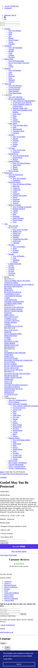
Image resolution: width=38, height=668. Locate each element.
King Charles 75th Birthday (17, 463)
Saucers (15, 419)
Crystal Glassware (14, 87)
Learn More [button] (7, 659)
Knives (15, 197)
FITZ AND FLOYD (11, 317)
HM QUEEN (13, 461)
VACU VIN (8, 381)
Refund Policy (9, 596)
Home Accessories (14, 205)
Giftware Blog (9, 600)
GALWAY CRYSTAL (12, 320)
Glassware (8, 84)
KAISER (7, 337)
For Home (11, 273)
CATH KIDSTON (10, 300)
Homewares (8, 173)
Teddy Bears (17, 114)
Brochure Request (10, 585)
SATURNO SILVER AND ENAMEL (17, 373)
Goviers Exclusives (19, 408)
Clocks (10, 42)
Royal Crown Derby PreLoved (18, 63)
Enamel (15, 144)
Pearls (15, 146)
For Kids (11, 269)
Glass (10, 53)
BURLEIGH (8, 290)
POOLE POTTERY (11, 358)
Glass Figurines (13, 91)
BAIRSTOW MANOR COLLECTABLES (19, 284)
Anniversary (17, 241)
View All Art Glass (19, 150)
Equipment (16, 180)
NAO (6, 351)
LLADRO (7, 339)
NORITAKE (8, 355)
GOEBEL (7, 324)
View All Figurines (14, 70)
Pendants (16, 140)
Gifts (6, 224)
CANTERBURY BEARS (13, 296)
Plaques (11, 38)
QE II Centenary (14, 402)
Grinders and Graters (20, 195)
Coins (15, 421)
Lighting (11, 55)
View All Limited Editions (21, 163)
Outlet (6, 396)
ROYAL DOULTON (11, 368)
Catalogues (8, 8)
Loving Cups (17, 409)
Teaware (15, 203)
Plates (15, 116)
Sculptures (16, 152)
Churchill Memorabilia (16, 464)
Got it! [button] (19, 664)
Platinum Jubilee (14, 438)
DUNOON (8, 313)
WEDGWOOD (9, 391)
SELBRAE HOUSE (11, 375)
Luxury (15, 142)
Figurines (11, 44)
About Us (7, 583)
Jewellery (11, 135)
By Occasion (13, 228)
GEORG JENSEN (10, 322)
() (5, 19)
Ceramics (7, 29)
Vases (10, 32)
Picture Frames (13, 40)
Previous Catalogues (11, 598)
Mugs (10, 34)
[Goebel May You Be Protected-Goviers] (19, 474)
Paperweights (9, 59)
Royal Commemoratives (16, 99)
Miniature (11, 80)
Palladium (16, 260)
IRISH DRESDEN (10, 336)
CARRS (7, 298)
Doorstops (16, 216)
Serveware (16, 199)
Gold (10, 72)
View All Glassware (15, 85)
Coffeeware (16, 190)
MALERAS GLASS (11, 341)
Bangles (15, 138)
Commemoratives (10, 398)
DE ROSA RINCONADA (13, 309)
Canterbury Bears (18, 131)
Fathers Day (17, 233)
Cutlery (15, 192)
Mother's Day (17, 231)
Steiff (14, 127)
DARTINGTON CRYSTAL (14, 307)
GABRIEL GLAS (10, 319)
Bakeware (16, 186)
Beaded (11, 51)
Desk (14, 214)
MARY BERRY (9, 343)
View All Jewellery (19, 137)
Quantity (3, 541)
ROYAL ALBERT (10, 364)
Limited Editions (14, 161)
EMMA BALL (9, 315)
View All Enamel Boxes (21, 156)
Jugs (9, 36)
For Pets (11, 271)
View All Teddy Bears (20, 125)
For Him (11, 267)
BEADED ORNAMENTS (13, 286)
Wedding (16, 237)
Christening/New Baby (20, 239)
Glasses (15, 120)
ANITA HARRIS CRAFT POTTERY (17, 281)
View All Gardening (19, 178)
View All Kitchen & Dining (22, 184)
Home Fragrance (18, 218)
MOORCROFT (9, 347)
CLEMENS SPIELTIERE (13, 303)
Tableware (16, 201)
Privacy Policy (9, 595)
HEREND (7, 332)
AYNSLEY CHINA (11, 283)
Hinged (15, 262)
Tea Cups (16, 417)
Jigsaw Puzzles (13, 171)
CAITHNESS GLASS (12, 294)
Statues (15, 167)
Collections (8, 95)
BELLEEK (8, 288)
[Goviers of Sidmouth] (19, 12)
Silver (10, 74)
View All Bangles (18, 256)
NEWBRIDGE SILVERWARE (15, 353)
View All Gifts (13, 226)
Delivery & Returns (10, 587)
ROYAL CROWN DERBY (13, 366)
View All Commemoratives (17, 400)
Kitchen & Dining (14, 182)
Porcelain (11, 57)
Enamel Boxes (13, 154)
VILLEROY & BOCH (12, 387)
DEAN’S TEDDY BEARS (13, 311)
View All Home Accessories (22, 207)
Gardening (12, 176)
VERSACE (8, 383)
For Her (11, 265)
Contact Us (8, 581)
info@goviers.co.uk (6, 632)
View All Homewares (15, 175)
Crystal (10, 66)
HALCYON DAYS (11, 330)
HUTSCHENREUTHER (13, 334)
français (7, 649)
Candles (15, 211)
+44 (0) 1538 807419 (11, 6)
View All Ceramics (14, 30)
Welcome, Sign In (10, 15)
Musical (15, 159)
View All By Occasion (20, 229)
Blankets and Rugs (19, 209)
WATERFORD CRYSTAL (13, 389)
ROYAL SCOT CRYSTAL (13, 370)
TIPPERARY (9, 379)
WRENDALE (9, 392)
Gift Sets (11, 275)
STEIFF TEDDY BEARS (13, 377)
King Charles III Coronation (18, 404)
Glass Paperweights (15, 93)
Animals (11, 49)
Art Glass (11, 148)
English (3, 643)
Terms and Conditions (11, 593)
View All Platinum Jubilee (21, 440)
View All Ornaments (15, 48)
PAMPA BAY (9, 356)
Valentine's (16, 235)
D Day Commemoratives (16, 466)
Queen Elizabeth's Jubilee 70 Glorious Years (22, 105)
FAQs (6, 591)
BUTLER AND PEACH (12, 292)
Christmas (16, 243)
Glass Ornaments (14, 89)
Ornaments (8, 46)
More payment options (19, 551)
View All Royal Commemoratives (24, 101)
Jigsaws (15, 436)
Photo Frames (17, 425)
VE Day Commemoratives (17, 468)
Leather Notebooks (14, 264)
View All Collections (15, 97)
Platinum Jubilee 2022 (20, 108)
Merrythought (17, 129)
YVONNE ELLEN (11, 394)
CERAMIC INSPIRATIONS (14, 301)
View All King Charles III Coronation (25, 406)
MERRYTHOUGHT (11, 345)
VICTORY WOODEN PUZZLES (16, 385)
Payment (7, 589)
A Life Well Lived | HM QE (22, 102)
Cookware (16, 188)
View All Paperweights (16, 61)
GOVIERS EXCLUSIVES (13, 326)
